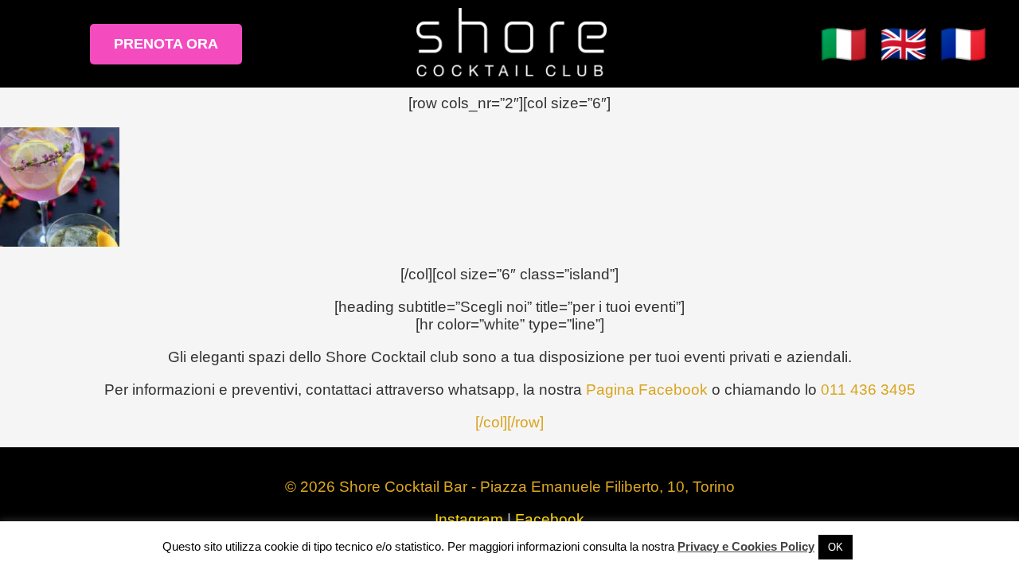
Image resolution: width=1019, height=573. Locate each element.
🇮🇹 (844, 44)
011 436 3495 (868, 389)
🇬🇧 (903, 44)
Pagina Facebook (647, 389)
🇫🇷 (963, 44)
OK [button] (835, 547)
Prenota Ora (166, 44)
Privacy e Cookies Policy (745, 546)
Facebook (549, 519)
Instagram (469, 519)
